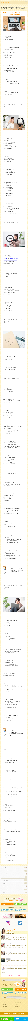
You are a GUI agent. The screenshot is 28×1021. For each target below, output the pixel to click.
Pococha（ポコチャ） (14, 258)
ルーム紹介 (5, 1006)
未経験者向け (5, 880)
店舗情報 (4, 883)
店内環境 (4, 892)
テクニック (5, 876)
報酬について (5, 1004)
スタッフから (5, 889)
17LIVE (5, 258)
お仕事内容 (5, 1002)
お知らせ (4, 867)
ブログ (16, 1004)
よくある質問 (18, 1002)
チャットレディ (6, 870)
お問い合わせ (18, 1006)
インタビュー (5, 873)
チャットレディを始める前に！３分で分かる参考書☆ (14, 858)
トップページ (5, 999)
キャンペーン (5, 886)
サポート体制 (5, 1008)
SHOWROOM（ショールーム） (10, 260)
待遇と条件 (17, 999)
